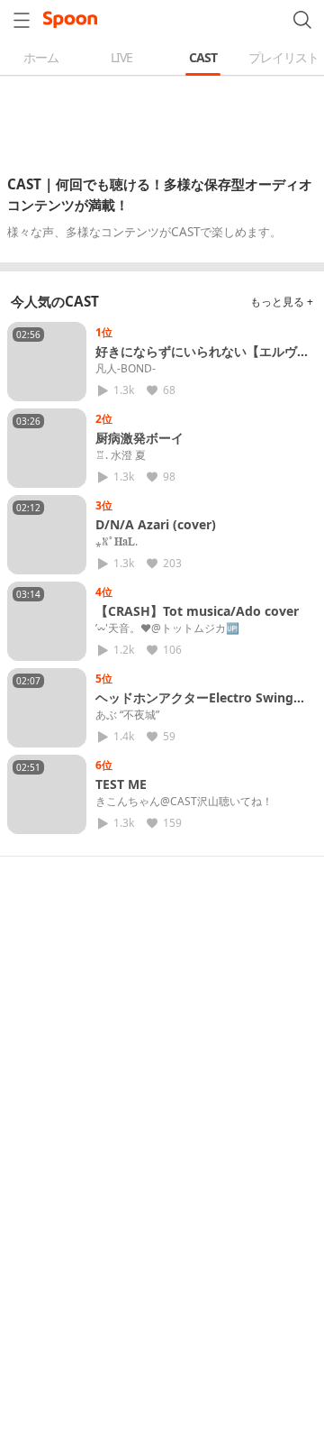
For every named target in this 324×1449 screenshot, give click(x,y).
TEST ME (121, 784)
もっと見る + (281, 301)
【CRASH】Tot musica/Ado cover (197, 610)
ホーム (40, 57)
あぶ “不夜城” (127, 715)
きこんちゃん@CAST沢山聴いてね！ (184, 801)
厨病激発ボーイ (139, 437)
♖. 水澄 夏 (120, 455)
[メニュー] (21, 20)
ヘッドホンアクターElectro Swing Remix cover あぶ (194, 705)
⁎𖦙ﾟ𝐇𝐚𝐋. (116, 542)
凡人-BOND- (125, 369)
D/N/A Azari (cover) (155, 524)
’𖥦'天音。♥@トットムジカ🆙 (167, 628)
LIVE (121, 57)
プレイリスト (283, 57)
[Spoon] (70, 19)
